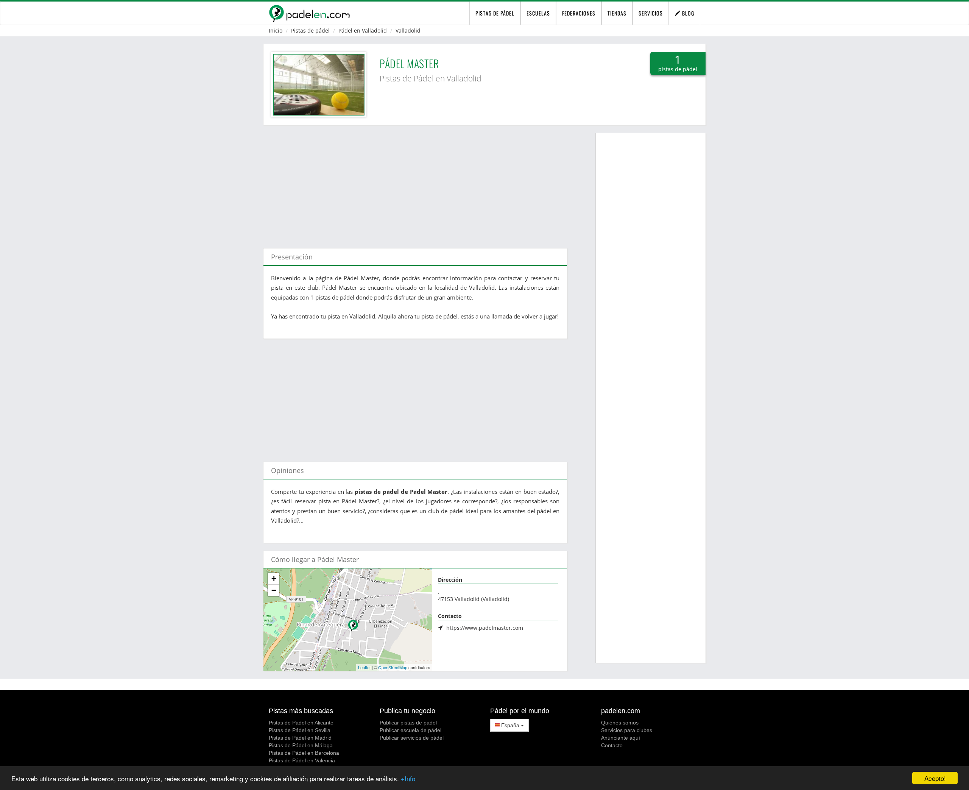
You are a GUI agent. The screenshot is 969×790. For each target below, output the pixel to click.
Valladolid (408, 30)
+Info (408, 778)
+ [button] (273, 578)
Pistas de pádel (310, 30)
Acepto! (935, 778)
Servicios (651, 13)
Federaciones (578, 13)
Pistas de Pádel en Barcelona (304, 753)
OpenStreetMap (392, 667)
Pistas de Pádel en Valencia (302, 760)
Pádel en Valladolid (362, 30)
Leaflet (364, 667)
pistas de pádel (494, 13)
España (510, 725)
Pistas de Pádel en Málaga (301, 745)
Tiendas (617, 13)
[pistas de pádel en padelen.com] (309, 13)
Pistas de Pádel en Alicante (301, 723)
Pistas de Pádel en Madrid (300, 738)
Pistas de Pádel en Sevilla (299, 730)
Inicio (275, 30)
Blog (687, 13)
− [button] (273, 590)
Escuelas (538, 13)
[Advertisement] (415, 183)
